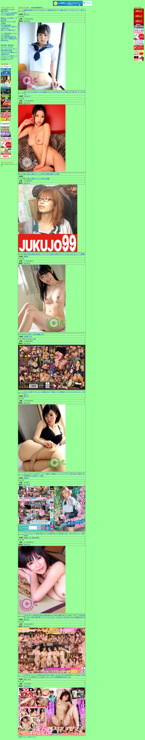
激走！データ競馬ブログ (8, 30)
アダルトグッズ (5, 55)
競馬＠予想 (4, 11)
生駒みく (26, 478)
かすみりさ (27, 96)
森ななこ (26, 396)
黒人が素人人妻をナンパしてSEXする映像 (36, 178)
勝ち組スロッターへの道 (8, 21)
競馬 (2, 45)
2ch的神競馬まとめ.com (8, 9)
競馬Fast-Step (4, 40)
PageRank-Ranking (6, 25)
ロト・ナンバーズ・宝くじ (9, 48)
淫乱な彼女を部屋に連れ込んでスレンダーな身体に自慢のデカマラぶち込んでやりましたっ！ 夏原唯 (54, 254)
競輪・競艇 (7, 45)
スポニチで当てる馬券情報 (9, 13)
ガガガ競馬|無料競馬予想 (8, 37)
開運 (10, 50)
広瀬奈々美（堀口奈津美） (32, 537)
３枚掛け (3, 23)
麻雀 (12, 45)
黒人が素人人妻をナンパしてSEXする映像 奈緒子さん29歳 (41, 174)
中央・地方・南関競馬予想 (9, 38)
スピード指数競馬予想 (7, 14)
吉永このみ (27, 679)
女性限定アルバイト (7, 59)
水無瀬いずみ (28, 336)
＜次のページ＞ (32, 736)
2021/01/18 (27, 21)
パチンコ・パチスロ (7, 47)
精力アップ (13, 55)
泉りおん (26, 14)
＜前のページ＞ (22, 736)
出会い (12, 57)
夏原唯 (26, 256)
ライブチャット (5, 57)
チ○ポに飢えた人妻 (30, 339)
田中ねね (26, 619)
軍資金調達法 (5, 50)
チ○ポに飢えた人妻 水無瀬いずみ (34, 334)
